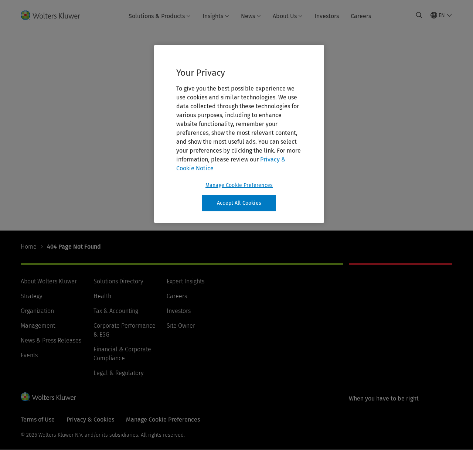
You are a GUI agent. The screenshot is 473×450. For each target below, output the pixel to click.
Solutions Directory (118, 281)
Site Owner (181, 325)
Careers (361, 16)
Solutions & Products (157, 16)
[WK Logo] (48, 396)
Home (29, 246)
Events (29, 355)
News (248, 16)
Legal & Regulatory (118, 372)
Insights (213, 16)
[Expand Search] (419, 15)
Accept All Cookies (239, 203)
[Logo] (55, 15)
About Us (285, 16)
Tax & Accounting (115, 310)
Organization (37, 310)
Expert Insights (185, 281)
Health (102, 296)
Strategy (31, 296)
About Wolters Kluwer (49, 281)
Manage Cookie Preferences (239, 185)
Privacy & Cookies (90, 419)
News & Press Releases (51, 340)
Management (38, 325)
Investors (326, 16)
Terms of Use (38, 419)
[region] (239, 134)
